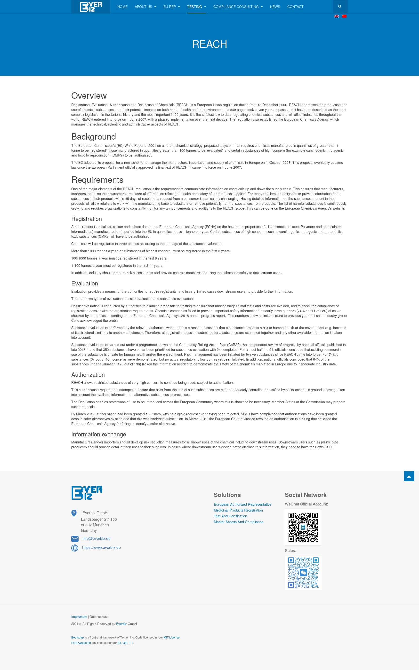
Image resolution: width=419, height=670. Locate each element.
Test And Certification (230, 515)
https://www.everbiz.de (101, 547)
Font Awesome (81, 642)
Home (122, 6)
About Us (144, 6)
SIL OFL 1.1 (125, 642)
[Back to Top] (409, 476)
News (275, 6)
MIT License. (172, 637)
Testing (195, 6)
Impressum (79, 616)
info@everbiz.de (96, 538)
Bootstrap (77, 637)
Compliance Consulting (236, 6)
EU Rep (170, 6)
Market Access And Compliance (238, 521)
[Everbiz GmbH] (90, 6)
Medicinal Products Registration (238, 509)
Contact (295, 6)
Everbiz (121, 623)
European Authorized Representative (242, 504)
